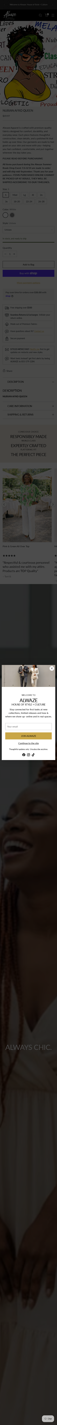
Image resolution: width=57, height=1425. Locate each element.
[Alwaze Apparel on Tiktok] (33, 755)
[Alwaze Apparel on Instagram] (28, 755)
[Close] (52, 668)
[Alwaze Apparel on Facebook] (24, 755)
